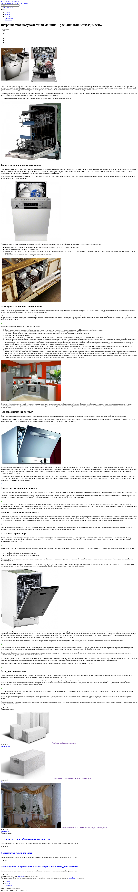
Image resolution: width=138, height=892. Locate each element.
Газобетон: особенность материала (64, 743)
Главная (7, 12)
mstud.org (20, 876)
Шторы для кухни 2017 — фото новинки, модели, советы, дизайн (84, 827)
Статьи (7, 16)
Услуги (7, 14)
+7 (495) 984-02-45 (7, 7)
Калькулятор (9, 18)
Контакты (8, 20)
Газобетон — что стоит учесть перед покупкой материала (71, 778)
